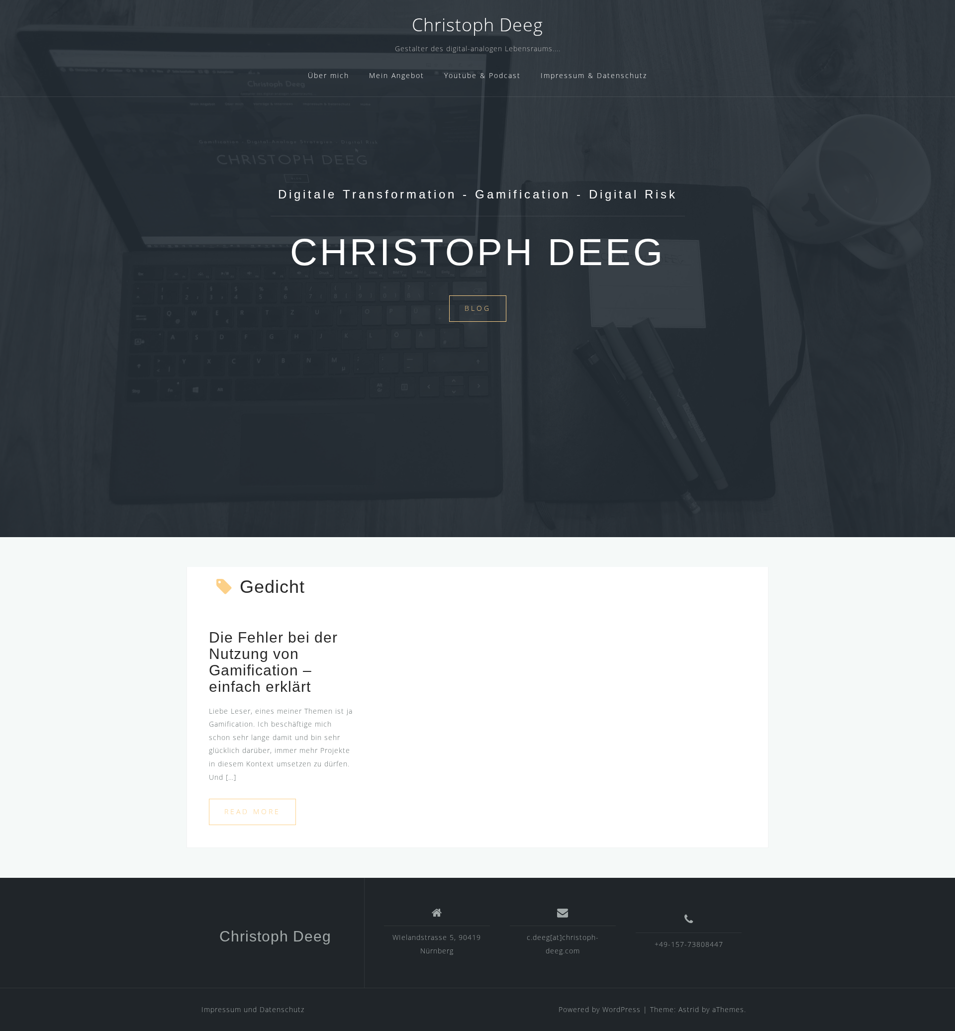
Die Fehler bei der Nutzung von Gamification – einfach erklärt (273, 662)
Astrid (688, 1009)
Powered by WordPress (600, 1009)
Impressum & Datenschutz (594, 75)
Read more (252, 811)
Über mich (328, 75)
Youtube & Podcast (482, 75)
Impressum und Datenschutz (252, 1009)
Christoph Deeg (477, 24)
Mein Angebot (396, 75)
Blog (478, 308)
